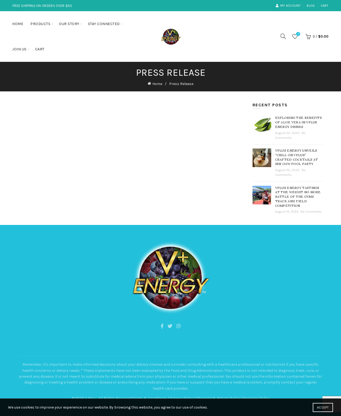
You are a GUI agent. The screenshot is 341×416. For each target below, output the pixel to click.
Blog (311, 5)
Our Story (69, 24)
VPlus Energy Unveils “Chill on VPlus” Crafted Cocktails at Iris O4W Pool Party (296, 157)
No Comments (311, 211)
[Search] (283, 36)
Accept (323, 407)
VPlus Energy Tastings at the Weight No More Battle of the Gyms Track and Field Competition (298, 197)
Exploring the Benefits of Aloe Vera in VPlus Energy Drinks (298, 122)
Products (40, 24)
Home (17, 24)
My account (290, 5)
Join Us (19, 49)
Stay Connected (104, 24)
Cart (324, 5)
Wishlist (298, 34)
